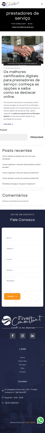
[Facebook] (12, 336)
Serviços (22, 364)
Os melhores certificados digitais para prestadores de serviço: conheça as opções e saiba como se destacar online (21, 84)
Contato (22, 372)
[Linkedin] (32, 336)
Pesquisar (3, 130)
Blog (22, 368)
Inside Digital (30, 422)
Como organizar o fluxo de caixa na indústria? (20, 172)
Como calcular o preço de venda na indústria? (20, 178)
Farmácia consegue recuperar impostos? (18, 184)
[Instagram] (22, 336)
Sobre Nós (22, 361)
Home (22, 357)
